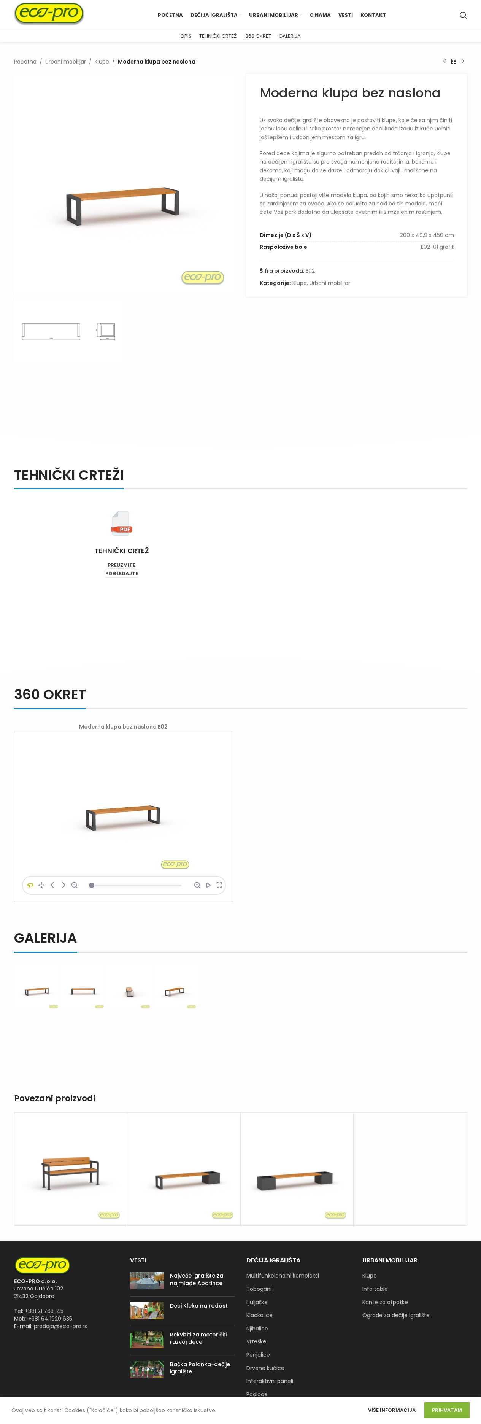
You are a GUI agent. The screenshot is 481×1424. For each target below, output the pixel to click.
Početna (25, 61)
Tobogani (258, 1289)
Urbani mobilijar (65, 61)
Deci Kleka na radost (199, 1305)
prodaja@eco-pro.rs (60, 1326)
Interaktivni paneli (269, 1381)
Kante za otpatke (385, 1302)
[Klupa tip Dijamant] (70, 1169)
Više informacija (392, 1410)
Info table (375, 1289)
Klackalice (259, 1315)
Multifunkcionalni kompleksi (282, 1275)
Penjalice (258, 1355)
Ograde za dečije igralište (396, 1315)
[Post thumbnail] (147, 1281)
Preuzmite (121, 565)
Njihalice (257, 1328)
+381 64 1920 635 (50, 1318)
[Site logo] (49, 15)
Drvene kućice (265, 1368)
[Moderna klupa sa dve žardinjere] (297, 1169)
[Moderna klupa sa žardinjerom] (183, 1169)
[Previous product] (444, 61)
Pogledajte (121, 574)
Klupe (102, 61)
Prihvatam (447, 1410)
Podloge (257, 1394)
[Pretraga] (463, 15)
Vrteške (256, 1341)
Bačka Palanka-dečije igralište (200, 1368)
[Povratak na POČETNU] (453, 61)
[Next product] (462, 61)
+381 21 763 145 (44, 1311)
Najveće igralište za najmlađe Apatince (196, 1279)
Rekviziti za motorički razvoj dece (198, 1338)
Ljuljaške (257, 1302)
